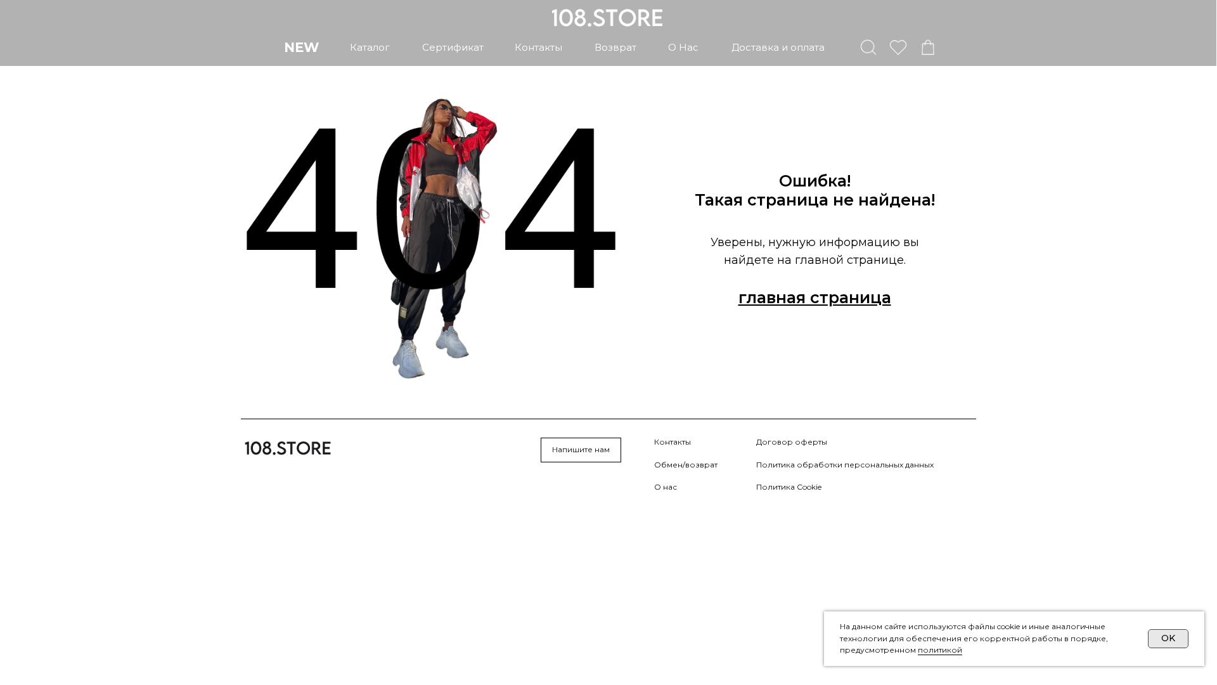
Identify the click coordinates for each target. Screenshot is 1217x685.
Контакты (672, 442)
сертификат (453, 47)
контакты (538, 47)
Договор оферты (791, 442)
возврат (615, 47)
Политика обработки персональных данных (845, 464)
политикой (940, 650)
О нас (665, 487)
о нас (683, 47)
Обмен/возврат (686, 464)
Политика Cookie (788, 487)
